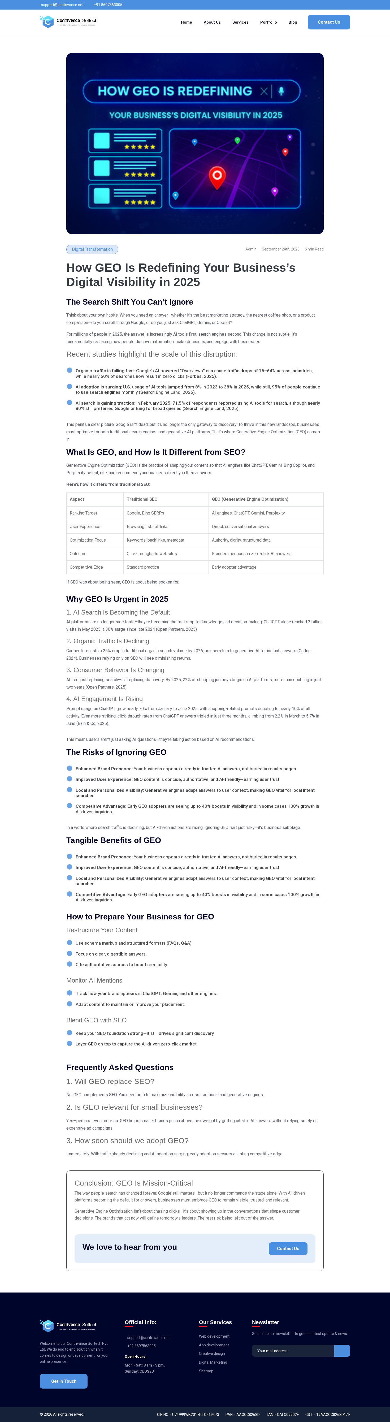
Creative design (212, 1353)
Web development (214, 1336)
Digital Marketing (213, 1362)
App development (214, 1345)
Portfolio (268, 22)
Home (186, 22)
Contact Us (329, 22)
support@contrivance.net (62, 5)
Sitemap (206, 1371)
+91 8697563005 (108, 5)
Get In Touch (63, 1381)
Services (240, 22)
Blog (293, 22)
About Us (212, 22)
